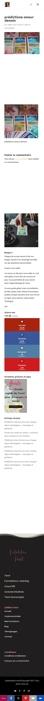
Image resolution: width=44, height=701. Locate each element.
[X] (18, 698)
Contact (8, 636)
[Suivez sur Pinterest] (24, 691)
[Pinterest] (25, 698)
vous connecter (21, 159)
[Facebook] (11, 698)
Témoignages (10, 631)
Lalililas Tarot (12, 25)
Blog (6, 626)
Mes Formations (11, 621)
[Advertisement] (22, 81)
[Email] (33, 698)
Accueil (7, 611)
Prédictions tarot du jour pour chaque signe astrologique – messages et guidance (20, 425)
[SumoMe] (40, 698)
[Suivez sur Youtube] (15, 691)
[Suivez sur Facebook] (20, 691)
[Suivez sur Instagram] (29, 691)
